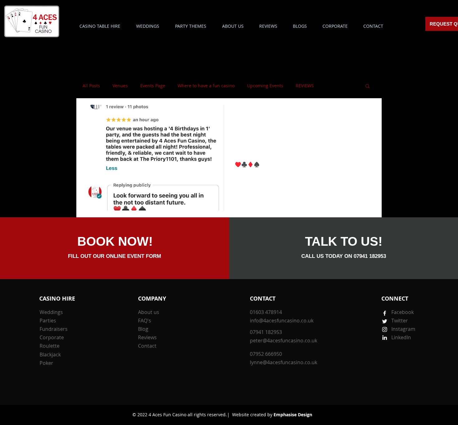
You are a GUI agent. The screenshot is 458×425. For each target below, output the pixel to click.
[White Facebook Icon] (384, 313)
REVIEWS (305, 86)
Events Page (152, 86)
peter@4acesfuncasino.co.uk (283, 340)
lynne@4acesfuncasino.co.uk (283, 362)
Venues (120, 86)
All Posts (91, 86)
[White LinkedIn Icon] (384, 337)
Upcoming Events (265, 86)
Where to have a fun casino (206, 86)
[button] (190, 26)
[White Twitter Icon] (384, 321)
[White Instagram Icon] (384, 329)
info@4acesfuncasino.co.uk (281, 320)
